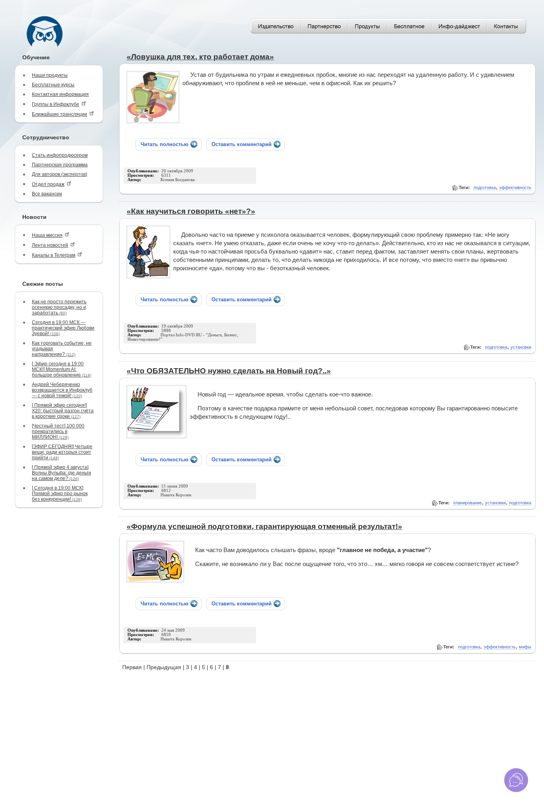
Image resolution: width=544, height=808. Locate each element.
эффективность (515, 187)
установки (521, 347)
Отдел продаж (48, 184)
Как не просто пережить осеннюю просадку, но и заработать (59, 307)
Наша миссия (47, 235)
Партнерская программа (60, 165)
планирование (467, 502)
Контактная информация (60, 94)
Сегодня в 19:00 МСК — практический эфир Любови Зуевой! (63, 328)
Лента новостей (50, 245)
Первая (132, 667)
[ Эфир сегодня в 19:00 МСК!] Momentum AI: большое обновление (61, 369)
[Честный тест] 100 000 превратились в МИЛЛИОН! (58, 431)
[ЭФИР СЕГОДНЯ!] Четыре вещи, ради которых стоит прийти (62, 452)
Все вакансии (47, 194)
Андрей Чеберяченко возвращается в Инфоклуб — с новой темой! (62, 390)
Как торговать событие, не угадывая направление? (62, 348)
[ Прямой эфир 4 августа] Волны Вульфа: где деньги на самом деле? (61, 473)
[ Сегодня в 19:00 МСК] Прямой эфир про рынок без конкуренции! (60, 493)
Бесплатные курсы (53, 85)
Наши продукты (50, 75)
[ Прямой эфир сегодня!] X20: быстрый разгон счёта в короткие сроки (63, 410)
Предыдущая (164, 667)
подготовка (485, 187)
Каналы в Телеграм (53, 255)
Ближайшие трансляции (59, 114)
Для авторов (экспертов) (59, 174)
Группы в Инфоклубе (55, 104)
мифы (525, 646)
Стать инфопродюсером (60, 155)
